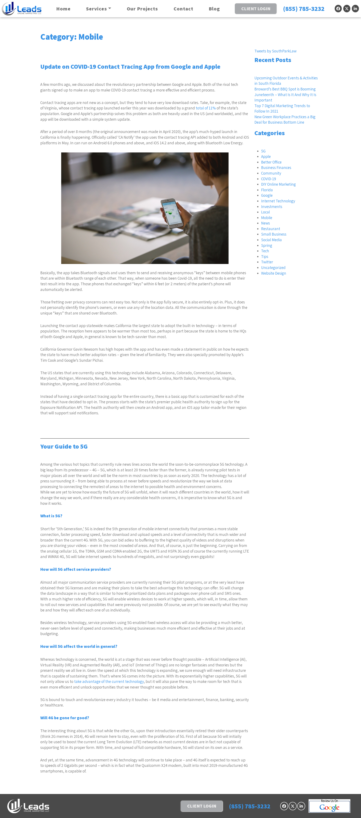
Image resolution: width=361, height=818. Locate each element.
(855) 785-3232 (303, 8)
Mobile (266, 217)
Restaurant (270, 228)
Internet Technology (278, 200)
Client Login (255, 8)
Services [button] (96, 8)
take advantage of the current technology (109, 681)
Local (265, 211)
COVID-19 (268, 178)
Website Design (273, 273)
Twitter (267, 261)
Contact (183, 8)
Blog (214, 8)
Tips (264, 256)
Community (271, 173)
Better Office (271, 162)
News (265, 223)
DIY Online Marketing (278, 184)
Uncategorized (273, 267)
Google (267, 195)
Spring (266, 245)
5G (263, 150)
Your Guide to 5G (64, 446)
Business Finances (276, 167)
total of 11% (206, 107)
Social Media (271, 239)
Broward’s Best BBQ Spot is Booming (285, 88)
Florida (267, 189)
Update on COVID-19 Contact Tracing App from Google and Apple (130, 66)
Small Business (273, 234)
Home (63, 8)
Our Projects (142, 8)
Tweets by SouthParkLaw (275, 50)
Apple (266, 156)
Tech (265, 250)
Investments (271, 206)
